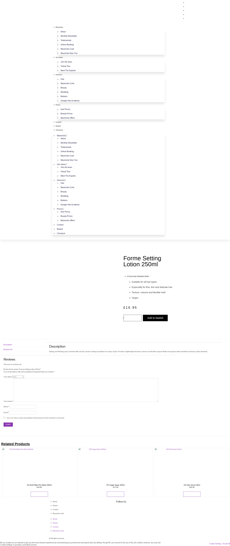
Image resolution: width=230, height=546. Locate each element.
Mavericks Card (67, 49)
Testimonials (66, 40)
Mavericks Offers (68, 118)
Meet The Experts (68, 70)
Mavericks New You (69, 53)
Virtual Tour (65, 66)
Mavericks (59, 27)
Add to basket (155, 317)
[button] (173, 8)
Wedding (64, 92)
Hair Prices (65, 109)
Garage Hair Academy (70, 101)
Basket (58, 126)
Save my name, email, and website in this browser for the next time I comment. (35, 418)
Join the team (66, 62)
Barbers (64, 96)
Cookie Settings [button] (215, 544)
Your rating (8, 377)
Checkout (59, 130)
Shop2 (55, 505)
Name (6, 407)
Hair (62, 79)
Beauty (64, 88)
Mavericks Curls (67, 83)
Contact (58, 122)
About (63, 32)
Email (6, 412)
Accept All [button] (226, 544)
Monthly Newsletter (69, 36)
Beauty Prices (66, 114)
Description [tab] (7, 344)
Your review (8, 401)
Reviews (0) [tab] (7, 349)
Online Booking (67, 45)
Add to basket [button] (39, 494)
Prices (58, 105)
